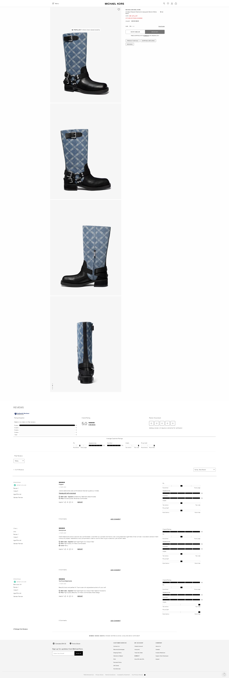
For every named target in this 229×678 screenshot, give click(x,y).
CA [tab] (130, 26)
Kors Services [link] (116, 668)
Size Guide (162, 26)
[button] (224, 674)
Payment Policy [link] (117, 662)
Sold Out (155, 32)
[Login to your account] (172, 3)
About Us (158, 646)
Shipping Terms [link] (117, 652)
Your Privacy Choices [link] (137, 674)
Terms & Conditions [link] (110, 674)
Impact (157, 659)
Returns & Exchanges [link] (118, 649)
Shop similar (135, 32)
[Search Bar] (164, 3)
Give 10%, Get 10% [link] (139, 659)
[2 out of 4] (52, 385)
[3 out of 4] (52, 387)
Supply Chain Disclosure (162, 656)
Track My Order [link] (139, 652)
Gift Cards (116, 665)
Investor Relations (160, 652)
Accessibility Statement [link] (123, 674)
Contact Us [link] (116, 646)
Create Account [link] (139, 646)
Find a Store (75, 644)
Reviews (129, 44)
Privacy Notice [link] (99, 674)
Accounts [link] (137, 649)
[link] (137, 656)
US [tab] (133, 26)
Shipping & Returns (148, 40)
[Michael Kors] (114, 3)
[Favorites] (168, 3)
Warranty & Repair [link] (118, 656)
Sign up (78, 653)
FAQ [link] (114, 659)
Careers (158, 649)
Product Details (132, 40)
